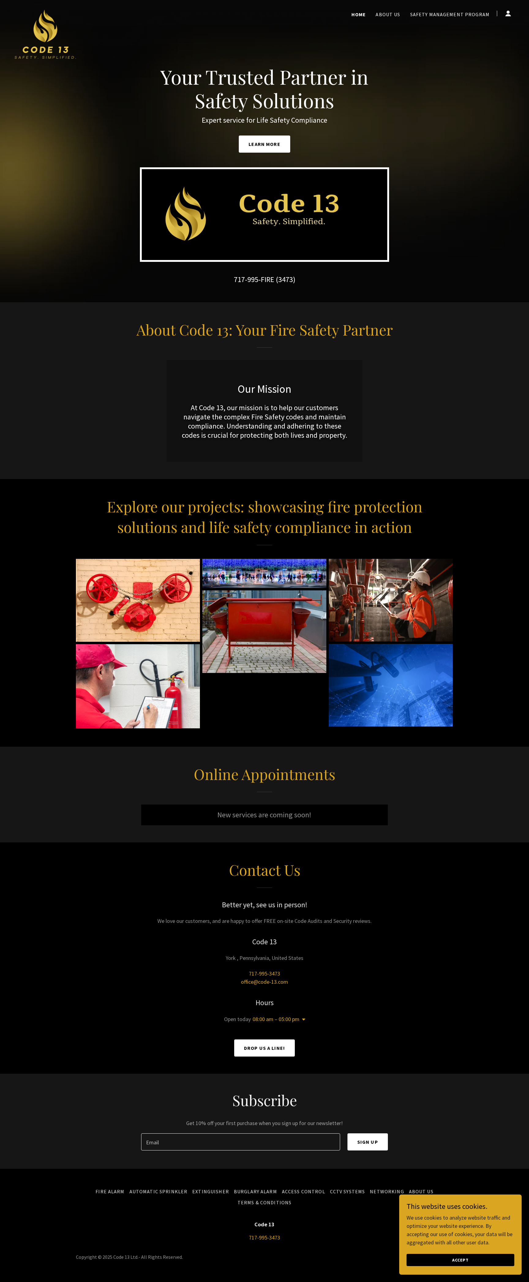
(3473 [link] (284, 279)
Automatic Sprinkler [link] (158, 1191)
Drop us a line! (264, 1048)
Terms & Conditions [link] (264, 1202)
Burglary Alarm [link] (255, 1191)
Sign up (367, 1142)
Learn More (264, 144)
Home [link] (358, 14)
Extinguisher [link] (210, 1191)
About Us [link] (388, 14)
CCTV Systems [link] (347, 1191)
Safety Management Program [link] (450, 14)
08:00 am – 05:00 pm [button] (276, 1019)
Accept (460, 1260)
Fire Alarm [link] (110, 1191)
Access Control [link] (303, 1191)
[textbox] (240, 1141)
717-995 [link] (246, 279)
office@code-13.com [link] (264, 981)
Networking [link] (387, 1191)
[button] (508, 13)
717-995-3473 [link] (264, 973)
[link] (45, 12)
